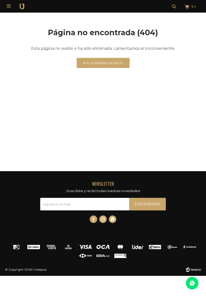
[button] (174, 6)
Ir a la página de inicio (103, 63)
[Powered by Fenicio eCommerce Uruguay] (193, 269)
